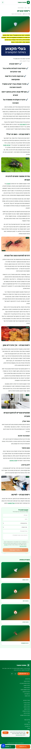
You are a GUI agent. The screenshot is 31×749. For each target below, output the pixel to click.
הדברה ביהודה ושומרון (25, 715)
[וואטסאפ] (15, 673)
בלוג (25, 7)
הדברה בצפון (27, 709)
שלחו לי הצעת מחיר (14, 550)
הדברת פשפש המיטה (25, 689)
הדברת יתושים (27, 685)
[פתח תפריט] (2, 2)
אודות (28, 728)
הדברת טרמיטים (26, 691)
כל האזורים (27, 726)
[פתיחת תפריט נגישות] (3, 746)
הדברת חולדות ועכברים (25, 683)
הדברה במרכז (27, 702)
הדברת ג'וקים (27, 681)
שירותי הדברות (20, 7)
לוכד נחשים (27, 696)
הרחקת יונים (27, 693)
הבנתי (5, 732)
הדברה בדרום (27, 713)
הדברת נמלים (27, 687)
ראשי (29, 7)
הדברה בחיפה (27, 707)
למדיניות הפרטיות (19, 735)
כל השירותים (27, 724)
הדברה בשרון (27, 704)
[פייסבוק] (11, 673)
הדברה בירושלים (26, 711)
